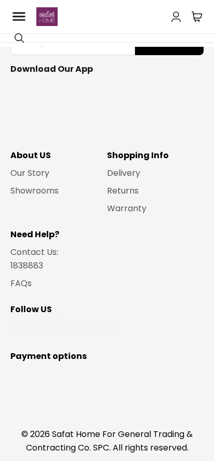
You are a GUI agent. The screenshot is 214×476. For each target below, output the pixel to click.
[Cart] (197, 16)
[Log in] (176, 14)
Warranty (126, 208)
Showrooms (34, 191)
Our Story (29, 173)
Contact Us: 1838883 (34, 259)
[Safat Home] (47, 16)
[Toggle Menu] (18, 16)
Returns (123, 191)
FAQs (21, 283)
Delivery (123, 173)
